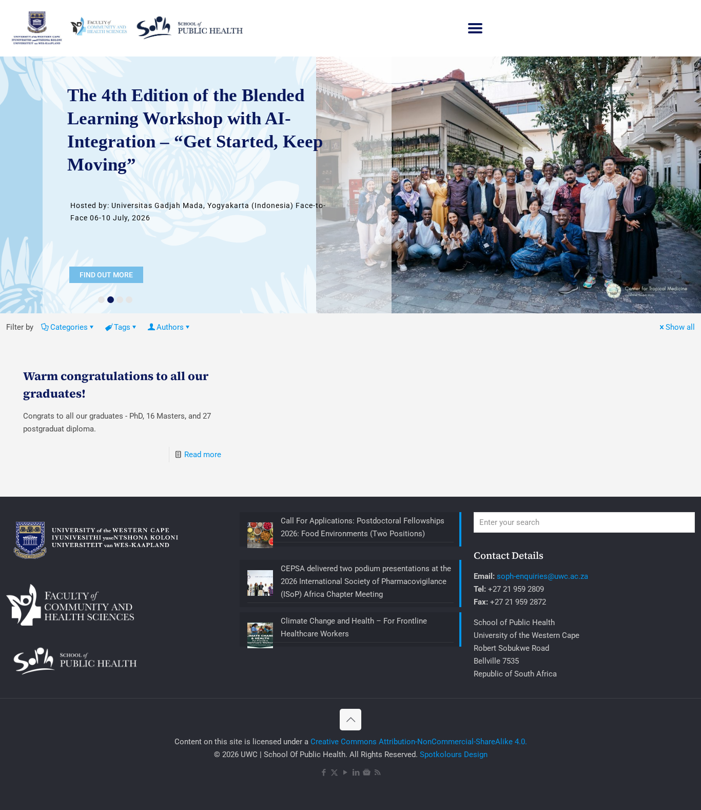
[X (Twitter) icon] (334, 772)
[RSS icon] (377, 772)
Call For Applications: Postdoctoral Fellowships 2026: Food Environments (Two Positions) (362, 527)
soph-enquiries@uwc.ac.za (542, 576)
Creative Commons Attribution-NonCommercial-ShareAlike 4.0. (418, 741)
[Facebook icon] (323, 772)
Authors (170, 327)
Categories (69, 327)
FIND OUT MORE (106, 275)
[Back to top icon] (350, 719)
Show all (680, 327)
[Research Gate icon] (367, 772)
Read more (202, 454)
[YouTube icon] (345, 772)
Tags (122, 327)
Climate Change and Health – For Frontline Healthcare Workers (354, 627)
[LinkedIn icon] (356, 772)
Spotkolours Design (454, 754)
